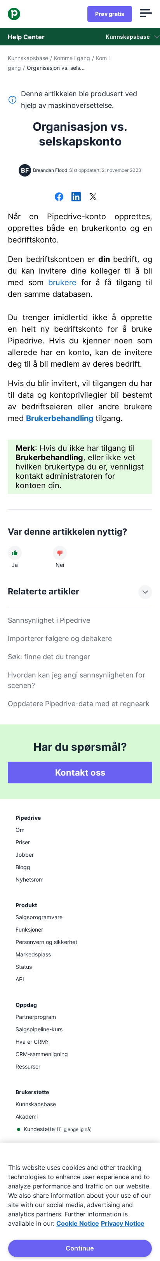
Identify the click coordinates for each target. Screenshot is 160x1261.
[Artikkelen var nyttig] (15, 553)
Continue (80, 1248)
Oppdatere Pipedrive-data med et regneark (79, 704)
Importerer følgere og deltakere (60, 638)
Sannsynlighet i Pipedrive (49, 620)
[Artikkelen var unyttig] (60, 553)
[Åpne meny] (146, 14)
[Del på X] (93, 197)
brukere (62, 282)
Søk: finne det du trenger (49, 657)
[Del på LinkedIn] (76, 197)
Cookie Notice (77, 1223)
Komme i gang (72, 58)
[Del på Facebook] (59, 197)
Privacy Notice (122, 1223)
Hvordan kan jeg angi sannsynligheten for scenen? (76, 680)
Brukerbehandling (60, 418)
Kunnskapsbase (28, 58)
